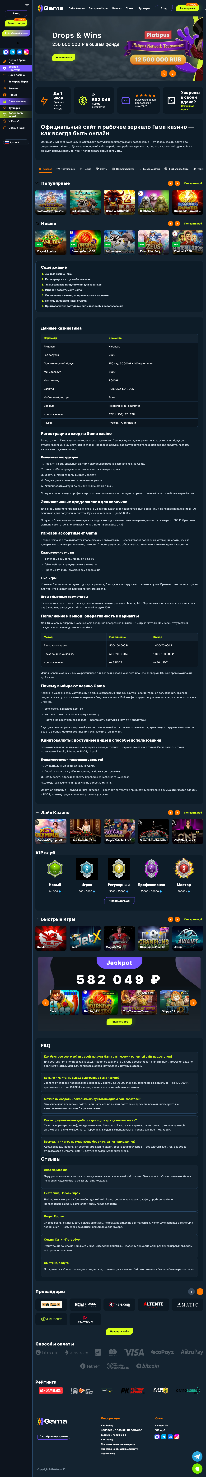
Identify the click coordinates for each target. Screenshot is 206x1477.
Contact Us (161, 1425)
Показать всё (119, 1021)
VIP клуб (160, 1430)
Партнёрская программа (54, 1436)
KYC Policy (107, 1425)
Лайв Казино (76, 8)
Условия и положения (113, 1434)
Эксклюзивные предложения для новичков (73, 284)
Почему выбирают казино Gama (66, 300)
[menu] (27, 4)
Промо (130, 8)
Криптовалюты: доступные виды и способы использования (84, 306)
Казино (117, 8)
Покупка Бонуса (125, 169)
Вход (16, 13)
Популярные (68, 169)
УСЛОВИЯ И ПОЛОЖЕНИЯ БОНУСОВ (121, 1430)
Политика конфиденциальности (119, 1448)
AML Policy (107, 1439)
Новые (87, 169)
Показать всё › (193, 183)
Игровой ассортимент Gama (63, 289)
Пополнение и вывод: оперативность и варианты (77, 295)
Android (5, 42)
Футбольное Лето (179, 169)
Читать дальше (119, 900)
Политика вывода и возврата (118, 1444)
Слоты (103, 169)
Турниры (144, 8)
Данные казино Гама (58, 273)
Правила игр (108, 1453)
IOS (21, 42)
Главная (47, 169)
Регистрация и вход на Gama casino (68, 279)
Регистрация (16, 23)
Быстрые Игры (98, 8)
